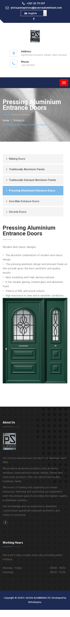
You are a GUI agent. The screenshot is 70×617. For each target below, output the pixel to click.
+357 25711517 (28, 65)
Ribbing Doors (17, 158)
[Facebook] (33, 19)
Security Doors (17, 211)
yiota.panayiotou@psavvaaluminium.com (36, 8)
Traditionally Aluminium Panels (27, 169)
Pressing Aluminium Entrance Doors (26, 125)
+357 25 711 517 (36, 3)
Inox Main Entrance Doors (24, 201)
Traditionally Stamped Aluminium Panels (32, 180)
